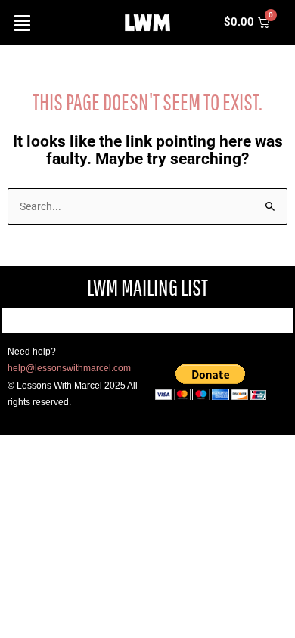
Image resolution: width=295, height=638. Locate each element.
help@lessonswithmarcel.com (69, 368)
